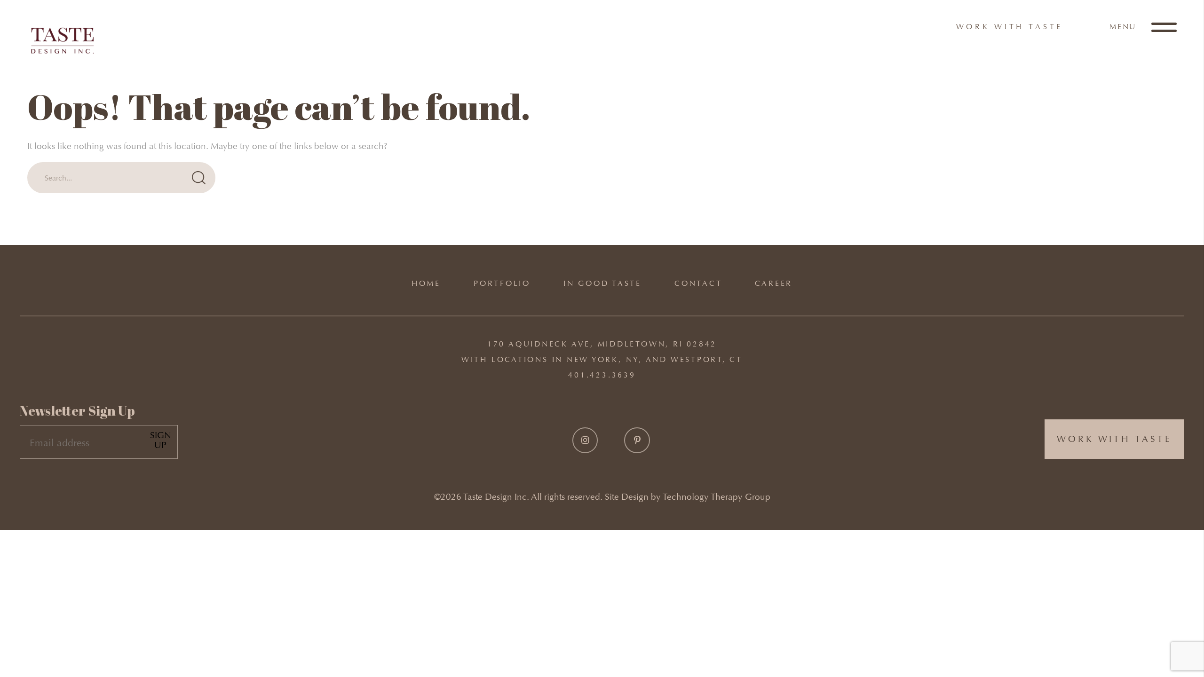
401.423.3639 (601, 374)
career (773, 283)
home (426, 283)
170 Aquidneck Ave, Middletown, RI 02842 (602, 343)
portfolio (502, 283)
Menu (1124, 26)
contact (698, 283)
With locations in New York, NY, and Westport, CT (602, 359)
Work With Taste (1009, 26)
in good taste (602, 283)
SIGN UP (160, 440)
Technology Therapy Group (716, 496)
